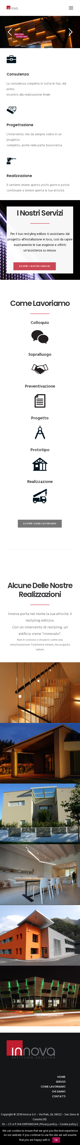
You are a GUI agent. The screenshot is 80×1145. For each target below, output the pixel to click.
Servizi (60, 1081)
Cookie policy (68, 1124)
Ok (56, 1140)
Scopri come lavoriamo (40, 523)
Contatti (58, 1096)
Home (61, 1077)
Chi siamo (58, 1091)
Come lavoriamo (53, 1086)
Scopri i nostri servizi (34, 266)
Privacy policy (48, 1124)
